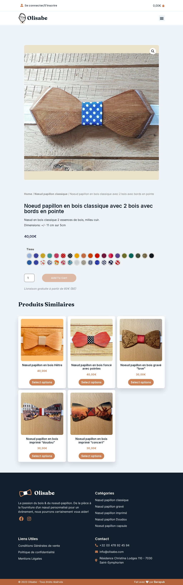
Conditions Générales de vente (39, 545)
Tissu (30, 249)
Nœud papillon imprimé (111, 513)
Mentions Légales (30, 558)
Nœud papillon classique (51, 194)
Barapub (159, 581)
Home (28, 194)
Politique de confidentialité (36, 552)
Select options (42, 382)
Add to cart (59, 278)
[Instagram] (29, 519)
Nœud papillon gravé (109, 506)
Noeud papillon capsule (111, 526)
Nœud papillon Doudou (111, 519)
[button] (162, 18)
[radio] (29, 255)
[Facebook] (21, 519)
